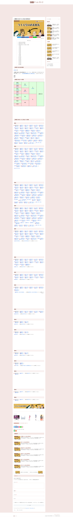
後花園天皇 (17, 135)
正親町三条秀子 (22, 133)
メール (15, 494)
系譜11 (20, 58)
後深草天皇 (33, 130)
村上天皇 (26, 125)
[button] (59, 19)
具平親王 (16, 334)
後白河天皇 (36, 127)
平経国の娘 (16, 290)
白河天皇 (22, 127)
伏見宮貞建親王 (17, 163)
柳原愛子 (16, 143)
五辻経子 (38, 154)
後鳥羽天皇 (16, 130)
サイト (15, 498)
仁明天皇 (25, 85)
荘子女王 (26, 332)
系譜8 (20, 54)
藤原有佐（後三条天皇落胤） (20, 292)
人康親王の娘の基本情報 (22, 42)
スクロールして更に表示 (40, 420)
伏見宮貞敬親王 (31, 163)
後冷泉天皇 (16, 313)
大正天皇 (21, 142)
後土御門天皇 (23, 135)
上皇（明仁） (32, 142)
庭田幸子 (41, 133)
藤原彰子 (36, 126)
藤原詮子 (31, 126)
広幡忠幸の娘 (34, 220)
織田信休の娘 (17, 222)
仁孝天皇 (35, 140)
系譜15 (20, 63)
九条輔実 (16, 199)
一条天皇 (36, 125)
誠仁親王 (16, 137)
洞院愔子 (33, 154)
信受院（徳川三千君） (22, 200)
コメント (15, 482)
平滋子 (37, 128)
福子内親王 (38, 160)
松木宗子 (32, 138)
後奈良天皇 (34, 135)
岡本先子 (18, 164)
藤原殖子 (42, 128)
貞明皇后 (21, 143)
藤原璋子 (31, 128)
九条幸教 (24, 199)
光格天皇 (30, 140)
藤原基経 (17, 126)
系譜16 (20, 64)
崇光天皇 (28, 132)
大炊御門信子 (17, 159)
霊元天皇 (32, 137)
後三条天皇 (16, 127)
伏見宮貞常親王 (17, 240)
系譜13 (20, 60)
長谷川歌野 (37, 223)
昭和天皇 (26, 142)
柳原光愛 (37, 222)
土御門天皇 (22, 130)
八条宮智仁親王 (22, 220)
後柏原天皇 (29, 135)
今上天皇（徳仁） (39, 142)
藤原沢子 (25, 91)
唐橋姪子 (39, 200)
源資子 (28, 133)
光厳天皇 (23, 132)
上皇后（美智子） (31, 143)
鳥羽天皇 (31, 127)
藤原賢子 (22, 128)
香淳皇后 (26, 143)
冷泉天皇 (16, 324)
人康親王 (32, 88)
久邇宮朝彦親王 (17, 165)
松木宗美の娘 (25, 164)
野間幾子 (16, 202)
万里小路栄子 (34, 159)
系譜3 (20, 48)
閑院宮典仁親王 (24, 140)
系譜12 (20, 59)
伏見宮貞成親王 (40, 132)
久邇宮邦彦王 (24, 165)
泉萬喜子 (18, 166)
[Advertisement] (36, 10)
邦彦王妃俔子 (24, 166)
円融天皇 (31, 125)
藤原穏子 (21, 125)
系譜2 (20, 47)
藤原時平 (21, 391)
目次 (28, 40)
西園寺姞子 (27, 154)
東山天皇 (37, 137)
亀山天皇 (16, 266)
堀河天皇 (26, 127)
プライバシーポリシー (57, 514)
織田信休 (39, 220)
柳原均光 (27, 222)
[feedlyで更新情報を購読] (14, 430)
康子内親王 (16, 365)
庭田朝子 (23, 159)
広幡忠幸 (28, 220)
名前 (15, 490)
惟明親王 (16, 279)
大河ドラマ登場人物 (50, 65)
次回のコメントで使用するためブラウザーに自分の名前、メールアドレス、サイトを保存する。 (29, 502)
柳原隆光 (32, 222)
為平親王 (16, 355)
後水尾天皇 (27, 137)
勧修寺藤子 (29, 159)
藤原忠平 (21, 373)
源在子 (17, 154)
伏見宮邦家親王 (38, 163)
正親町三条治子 (33, 133)
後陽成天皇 (22, 137)
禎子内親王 (41, 126)
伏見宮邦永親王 (38, 161)
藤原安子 (26, 126)
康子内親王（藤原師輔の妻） (26, 365)
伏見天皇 (38, 130)
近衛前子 (22, 138)
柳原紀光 (22, 222)
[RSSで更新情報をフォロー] (16, 430)
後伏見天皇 (16, 132)
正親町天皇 (40, 135)
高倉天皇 (42, 127)
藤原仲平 (21, 399)
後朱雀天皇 (41, 125)
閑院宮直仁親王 (17, 140)
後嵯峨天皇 (27, 130)
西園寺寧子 (16, 133)
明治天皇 (16, 142)
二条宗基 (29, 199)
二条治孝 (34, 199)
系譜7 (20, 53)
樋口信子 (34, 200)
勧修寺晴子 (16, 138)
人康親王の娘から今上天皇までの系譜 (24, 44)
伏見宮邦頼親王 (24, 163)
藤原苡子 (26, 128)
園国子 (28, 138)
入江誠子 (32, 164)
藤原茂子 (17, 128)
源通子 (23, 154)
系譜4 (20, 49)
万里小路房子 (40, 159)
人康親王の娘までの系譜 (22, 43)
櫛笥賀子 (37, 138)
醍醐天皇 (21, 126)
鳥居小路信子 (38, 164)
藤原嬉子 (41, 312)
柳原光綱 (17, 223)
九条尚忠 (39, 199)
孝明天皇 (40, 140)
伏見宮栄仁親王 (33, 132)
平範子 (42, 277)
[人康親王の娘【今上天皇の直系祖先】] (27, 37)
